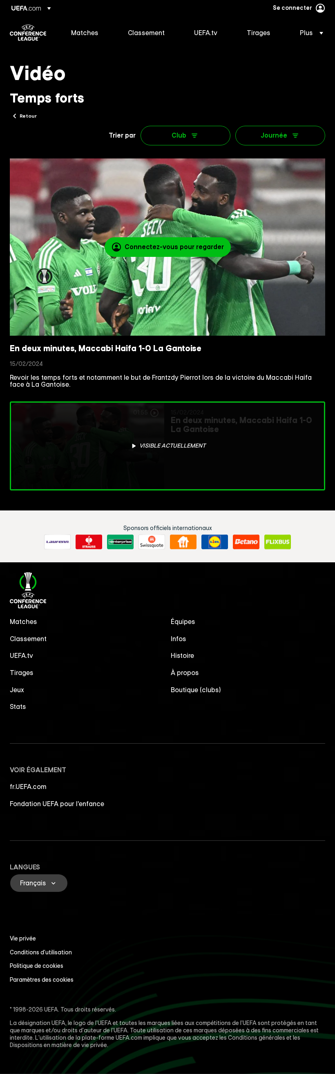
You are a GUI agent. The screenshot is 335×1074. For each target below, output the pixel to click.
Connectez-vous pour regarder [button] (174, 246)
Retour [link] (28, 115)
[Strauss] (89, 542)
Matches (23, 621)
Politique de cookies (36, 966)
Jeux (17, 689)
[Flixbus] (277, 542)
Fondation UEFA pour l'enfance (57, 803)
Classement (28, 638)
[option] (167, 445)
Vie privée (23, 938)
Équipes (183, 621)
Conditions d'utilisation (41, 952)
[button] (309, 32)
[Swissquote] (151, 542)
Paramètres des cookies (42, 979)
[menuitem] (89, 32)
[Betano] (246, 542)
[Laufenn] (57, 542)
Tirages (22, 672)
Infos (178, 638)
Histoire (182, 655)
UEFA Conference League (28, 33)
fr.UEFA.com (28, 786)
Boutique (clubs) (196, 689)
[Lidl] (214, 542)
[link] (85, 32)
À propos (185, 672)
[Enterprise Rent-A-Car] (120, 542)
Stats (18, 706)
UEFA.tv (21, 655)
